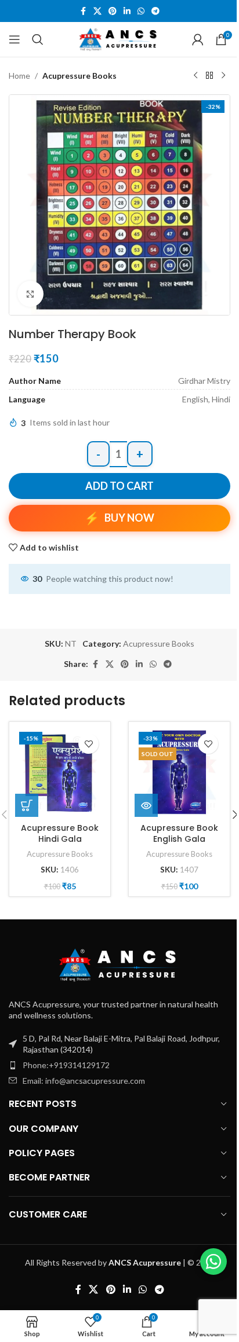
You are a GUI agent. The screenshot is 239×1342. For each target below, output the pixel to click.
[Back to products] (209, 76)
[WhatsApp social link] (141, 11)
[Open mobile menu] (14, 39)
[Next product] (223, 76)
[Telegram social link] (155, 11)
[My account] (197, 39)
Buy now (129, 517)
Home (19, 75)
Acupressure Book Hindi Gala (60, 833)
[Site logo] (120, 38)
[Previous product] (195, 76)
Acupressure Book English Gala (179, 833)
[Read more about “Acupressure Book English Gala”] (146, 805)
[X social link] (97, 11)
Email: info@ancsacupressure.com (84, 1081)
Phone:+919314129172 (66, 1065)
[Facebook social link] (83, 11)
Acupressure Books (79, 75)
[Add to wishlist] (88, 744)
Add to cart (119, 485)
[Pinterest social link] (112, 11)
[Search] (37, 39)
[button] (26, 805)
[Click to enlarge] (30, 294)
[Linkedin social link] (127, 11)
